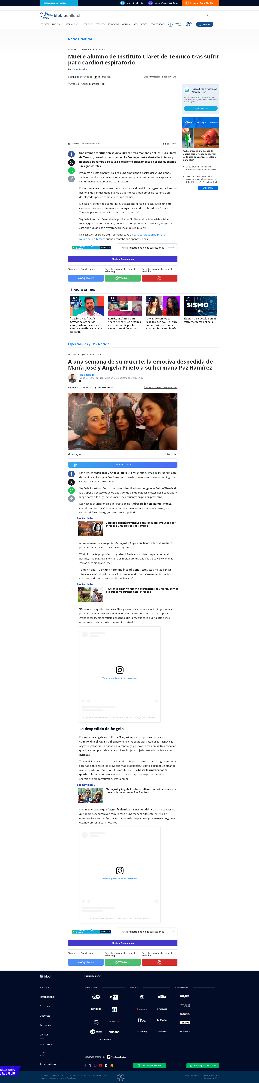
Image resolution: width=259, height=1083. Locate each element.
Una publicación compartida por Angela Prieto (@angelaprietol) (120, 918)
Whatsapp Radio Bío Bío (205, 1065)
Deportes (100, 24)
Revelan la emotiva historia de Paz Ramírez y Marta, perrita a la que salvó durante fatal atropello (142, 590)
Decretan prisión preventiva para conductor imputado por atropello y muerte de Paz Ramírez (141, 524)
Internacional (72, 24)
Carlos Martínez (80, 69)
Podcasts (44, 24)
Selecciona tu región (54, 2)
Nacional (56, 24)
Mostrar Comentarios (123, 259)
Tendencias (113, 24)
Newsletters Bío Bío (134, 3)
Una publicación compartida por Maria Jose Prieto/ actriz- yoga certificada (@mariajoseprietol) (126, 717)
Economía (87, 24)
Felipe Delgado (86, 374)
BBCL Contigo (157, 24)
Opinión (126, 24)
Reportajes (46, 1044)
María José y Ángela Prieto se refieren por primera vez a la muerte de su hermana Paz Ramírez (141, 791)
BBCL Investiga (140, 24)
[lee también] (91, 528)
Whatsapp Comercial (151, 1065)
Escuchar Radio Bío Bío (201, 3)
